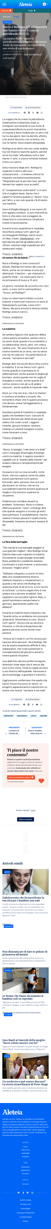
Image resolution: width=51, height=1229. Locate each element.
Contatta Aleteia (26, 1217)
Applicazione (25, 1170)
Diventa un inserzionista (25, 1213)
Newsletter (25, 1167)
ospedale (43, 716)
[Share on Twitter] (33, 113)
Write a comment (25, 819)
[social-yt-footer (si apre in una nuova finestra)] (19, 1193)
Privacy (25, 1221)
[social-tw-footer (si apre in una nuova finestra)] (28, 1193)
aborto (7, 872)
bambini (8, 970)
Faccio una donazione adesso (19, 777)
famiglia (16, 17)
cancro (33, 716)
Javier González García (33, 54)
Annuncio (25, 1174)
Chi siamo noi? (25, 1204)
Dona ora (5, 10)
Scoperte (25, 1156)
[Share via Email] (37, 113)
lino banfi (8, 1015)
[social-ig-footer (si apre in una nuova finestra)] (32, 1193)
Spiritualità (25, 1153)
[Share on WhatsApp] (42, 113)
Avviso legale (25, 1208)
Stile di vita (7, 17)
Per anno (25, 1184)
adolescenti (8, 716)
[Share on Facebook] (25, 113)
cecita (7, 1056)
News (25, 1147)
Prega (30, 10)
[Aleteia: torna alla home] (25, 4)
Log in (33, 810)
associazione (22, 716)
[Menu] (9, 4)
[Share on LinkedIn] (29, 113)
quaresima (8, 926)
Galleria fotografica (36, 256)
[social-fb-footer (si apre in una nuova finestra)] (23, 1193)
